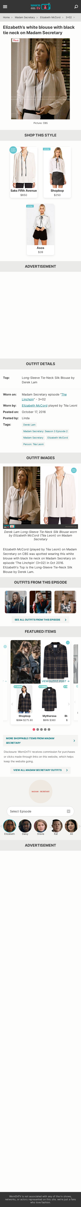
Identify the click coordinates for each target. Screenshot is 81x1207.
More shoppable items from (30, 740)
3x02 (69, 17)
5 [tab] (49, 729)
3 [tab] (41, 729)
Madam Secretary (25, 17)
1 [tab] (34, 729)
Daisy (25, 834)
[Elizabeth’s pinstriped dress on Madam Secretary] (40, 602)
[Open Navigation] (5, 7)
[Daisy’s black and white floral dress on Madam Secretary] (65, 602)
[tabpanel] (40, 682)
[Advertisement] (40, 315)
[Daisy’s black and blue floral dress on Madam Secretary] (16, 602)
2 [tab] (37, 729)
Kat (56, 834)
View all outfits (37, 770)
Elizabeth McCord (50, 17)
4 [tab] (45, 729)
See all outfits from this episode (37, 619)
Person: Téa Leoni (33, 444)
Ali (71, 834)
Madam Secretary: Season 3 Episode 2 (45, 431)
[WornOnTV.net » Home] (40, 6)
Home (6, 17)
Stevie (40, 834)
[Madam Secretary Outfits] (40, 791)
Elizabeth (9, 834)
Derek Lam (29, 424)
